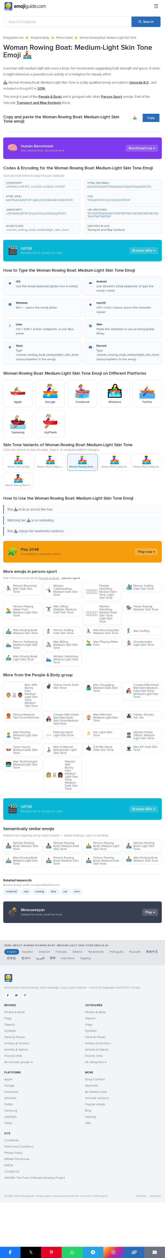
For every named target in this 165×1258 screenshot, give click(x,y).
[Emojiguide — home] (25, 6)
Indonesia (67, 958)
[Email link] (154, 1252)
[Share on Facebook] (10, 1252)
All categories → (95, 1062)
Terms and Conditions (19, 1146)
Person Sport (64, 37)
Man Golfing (138, 631)
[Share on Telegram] (92, 1252)
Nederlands (96, 952)
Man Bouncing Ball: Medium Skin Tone (102, 631)
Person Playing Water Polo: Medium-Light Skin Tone (22, 611)
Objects (9, 1024)
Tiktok (8, 1123)
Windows (10, 1098)
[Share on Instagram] (113, 1252)
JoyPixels (10, 1117)
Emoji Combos (95, 1079)
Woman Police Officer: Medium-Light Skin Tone (140, 735)
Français (61, 952)
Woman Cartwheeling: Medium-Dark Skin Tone (62, 590)
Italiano (77, 952)
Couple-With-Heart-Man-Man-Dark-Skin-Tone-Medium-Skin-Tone (62, 719)
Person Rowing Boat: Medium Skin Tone (62, 860)
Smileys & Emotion (17, 1043)
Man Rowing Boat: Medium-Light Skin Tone (22, 860)
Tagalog (85, 958)
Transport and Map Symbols (106, 230)
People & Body (40, 37)
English (12, 952)
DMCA (8, 1165)
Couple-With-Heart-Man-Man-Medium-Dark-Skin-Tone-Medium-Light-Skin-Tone (142, 691)
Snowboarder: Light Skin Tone (140, 643)
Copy (151, 118)
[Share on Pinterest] (51, 1252)
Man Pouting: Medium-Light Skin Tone (22, 735)
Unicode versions (97, 1098)
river (77, 891)
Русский (134, 952)
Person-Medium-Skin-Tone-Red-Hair (22, 716)
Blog (88, 1110)
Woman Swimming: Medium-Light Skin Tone (62, 659)
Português (117, 952)
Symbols (10, 1031)
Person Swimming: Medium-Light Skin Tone (22, 645)
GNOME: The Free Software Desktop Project (34, 1178)
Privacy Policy (13, 1153)
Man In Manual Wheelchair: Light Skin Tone (61, 750)
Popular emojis (95, 1104)
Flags (8, 1018)
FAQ (88, 1123)
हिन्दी (52, 958)
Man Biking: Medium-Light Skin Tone (62, 645)
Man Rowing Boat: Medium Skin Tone (22, 631)
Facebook (11, 1092)
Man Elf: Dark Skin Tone (142, 748)
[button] (41, 185)
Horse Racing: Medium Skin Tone (142, 608)
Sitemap (141, 1196)
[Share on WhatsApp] (72, 1252)
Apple (8, 1079)
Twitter (8, 1104)
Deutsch (44, 952)
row (26, 891)
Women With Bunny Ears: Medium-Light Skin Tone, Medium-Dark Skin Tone (62, 775)
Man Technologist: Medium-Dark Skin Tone (22, 764)
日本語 (11, 958)
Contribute (11, 1140)
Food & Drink (13, 1056)
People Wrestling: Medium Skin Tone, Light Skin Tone (101, 592)
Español (27, 952)
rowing (39, 891)
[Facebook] (7, 995)
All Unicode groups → (18, 1062)
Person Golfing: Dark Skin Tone (60, 631)
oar (65, 891)
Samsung (10, 1110)
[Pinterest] (24, 995)
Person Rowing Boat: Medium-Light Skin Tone (102, 846)
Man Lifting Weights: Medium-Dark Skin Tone (61, 609)
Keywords (91, 1085)
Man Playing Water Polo (102, 643)
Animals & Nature (16, 1049)
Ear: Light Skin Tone (99, 733)
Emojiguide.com (13, 37)
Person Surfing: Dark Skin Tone (140, 587)
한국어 (26, 958)
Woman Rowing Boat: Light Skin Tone (140, 846)
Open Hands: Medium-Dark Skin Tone (22, 750)
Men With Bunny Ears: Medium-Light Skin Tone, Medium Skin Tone (22, 695)
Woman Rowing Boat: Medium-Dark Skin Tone (62, 846)
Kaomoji (90, 1117)
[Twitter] (16, 995)
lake (53, 891)
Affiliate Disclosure (16, 1159)
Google (9, 1085)
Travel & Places (14, 1037)
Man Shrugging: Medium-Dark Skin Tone (102, 688)
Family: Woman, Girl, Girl (140, 716)
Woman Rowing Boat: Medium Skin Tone (22, 846)
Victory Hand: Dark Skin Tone (62, 686)
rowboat (11, 891)
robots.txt (155, 1196)
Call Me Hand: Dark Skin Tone (100, 748)
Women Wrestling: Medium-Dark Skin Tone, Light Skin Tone (101, 614)
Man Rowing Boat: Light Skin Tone (22, 658)
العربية (40, 958)
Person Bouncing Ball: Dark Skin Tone (21, 589)
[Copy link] (134, 1252)
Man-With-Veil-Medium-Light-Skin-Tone (102, 717)
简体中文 (152, 952)
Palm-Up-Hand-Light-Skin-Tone (60, 733)
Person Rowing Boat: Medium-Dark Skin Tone (102, 860)
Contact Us (11, 1171)
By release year (96, 1092)
